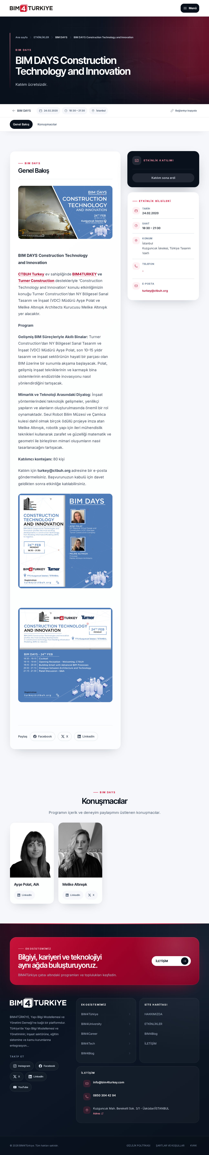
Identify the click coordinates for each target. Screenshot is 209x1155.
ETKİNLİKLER (153, 1024)
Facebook (45, 736)
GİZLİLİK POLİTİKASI (138, 1145)
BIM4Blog (151, 1033)
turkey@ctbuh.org (155, 290)
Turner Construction (36, 280)
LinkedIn (88, 736)
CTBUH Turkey (31, 274)
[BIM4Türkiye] (31, 8)
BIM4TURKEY (84, 274)
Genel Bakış (21, 124)
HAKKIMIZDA (153, 1014)
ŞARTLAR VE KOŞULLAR (170, 1145)
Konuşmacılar (47, 124)
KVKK (193, 1145)
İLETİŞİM (151, 1043)
